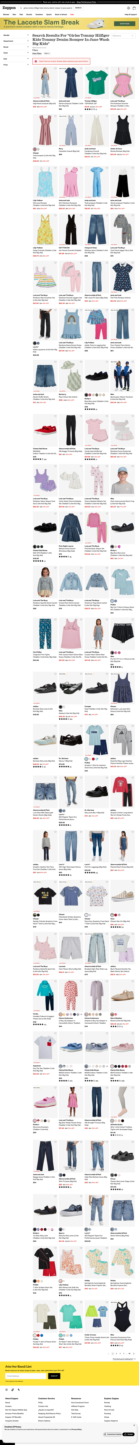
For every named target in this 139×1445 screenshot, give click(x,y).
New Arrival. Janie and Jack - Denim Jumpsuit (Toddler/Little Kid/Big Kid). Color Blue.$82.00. (71, 88)
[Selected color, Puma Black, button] (34, 1281)
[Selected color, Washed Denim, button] (60, 1066)
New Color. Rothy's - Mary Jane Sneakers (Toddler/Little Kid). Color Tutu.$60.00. (45, 1111)
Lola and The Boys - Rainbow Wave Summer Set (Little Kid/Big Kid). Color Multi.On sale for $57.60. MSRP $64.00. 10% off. (45, 283)
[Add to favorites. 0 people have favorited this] (55, 68)
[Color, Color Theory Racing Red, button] (115, 915)
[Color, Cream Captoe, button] (103, 395)
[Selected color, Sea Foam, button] (112, 601)
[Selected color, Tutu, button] (34, 1121)
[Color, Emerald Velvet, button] (38, 546)
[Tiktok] (12, 1389)
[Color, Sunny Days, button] (64, 1014)
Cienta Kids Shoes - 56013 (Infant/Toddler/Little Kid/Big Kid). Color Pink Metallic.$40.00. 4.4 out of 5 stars (122, 1056)
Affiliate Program (78, 1406)
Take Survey (76, 1413)
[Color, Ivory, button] (119, 1121)
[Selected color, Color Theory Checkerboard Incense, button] (112, 915)
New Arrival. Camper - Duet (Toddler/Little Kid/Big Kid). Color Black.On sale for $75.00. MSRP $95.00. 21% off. (97, 696)
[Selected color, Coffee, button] (34, 149)
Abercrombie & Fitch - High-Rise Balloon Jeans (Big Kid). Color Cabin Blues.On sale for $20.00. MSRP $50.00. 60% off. (97, 1165)
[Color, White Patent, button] (64, 707)
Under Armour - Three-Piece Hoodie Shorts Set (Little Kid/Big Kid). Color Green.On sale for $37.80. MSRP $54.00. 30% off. (97, 1324)
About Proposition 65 (46, 1417)
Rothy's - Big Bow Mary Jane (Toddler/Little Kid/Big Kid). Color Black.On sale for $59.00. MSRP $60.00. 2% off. (122, 536)
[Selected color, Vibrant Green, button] (60, 1335)
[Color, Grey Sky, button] (115, 601)
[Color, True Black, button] (38, 915)
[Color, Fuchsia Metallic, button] (122, 1066)
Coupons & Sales (12, 1421)
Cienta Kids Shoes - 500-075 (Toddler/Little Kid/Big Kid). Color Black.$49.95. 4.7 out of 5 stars (45, 536)
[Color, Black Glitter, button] (115, 1175)
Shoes (106, 1417)
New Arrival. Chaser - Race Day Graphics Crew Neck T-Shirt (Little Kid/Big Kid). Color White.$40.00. (97, 904)
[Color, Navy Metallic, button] (119, 1066)
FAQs (40, 1403)
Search (78, 8)
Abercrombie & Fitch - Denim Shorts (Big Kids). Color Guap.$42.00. (122, 1218)
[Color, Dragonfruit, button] (119, 546)
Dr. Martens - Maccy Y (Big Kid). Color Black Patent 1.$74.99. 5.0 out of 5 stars (71, 748)
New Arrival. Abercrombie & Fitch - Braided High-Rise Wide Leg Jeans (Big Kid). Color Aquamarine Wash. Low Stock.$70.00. (97, 954)
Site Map (74, 1410)
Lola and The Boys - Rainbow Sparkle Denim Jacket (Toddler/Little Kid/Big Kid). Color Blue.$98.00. (45, 590)
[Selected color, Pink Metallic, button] (112, 1066)
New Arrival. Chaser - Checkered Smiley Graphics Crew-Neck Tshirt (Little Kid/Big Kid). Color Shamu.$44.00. (71, 904)
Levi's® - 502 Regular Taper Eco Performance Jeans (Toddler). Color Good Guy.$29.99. (97, 1218)
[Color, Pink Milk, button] (119, 1175)
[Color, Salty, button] (115, 1229)
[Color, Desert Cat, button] (41, 1121)
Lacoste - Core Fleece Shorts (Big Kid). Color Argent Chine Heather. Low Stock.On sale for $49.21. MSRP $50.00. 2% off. (71, 954)
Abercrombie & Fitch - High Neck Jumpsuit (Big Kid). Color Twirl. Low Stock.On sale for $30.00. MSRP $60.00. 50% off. (45, 88)
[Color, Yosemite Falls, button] (64, 810)
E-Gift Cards (76, 1417)
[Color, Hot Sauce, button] (38, 1121)
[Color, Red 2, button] (126, 1066)
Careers (8, 1406)
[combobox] (45, 8)
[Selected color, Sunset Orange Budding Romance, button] (60, 1281)
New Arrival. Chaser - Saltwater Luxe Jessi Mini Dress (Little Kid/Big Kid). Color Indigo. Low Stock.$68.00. (122, 696)
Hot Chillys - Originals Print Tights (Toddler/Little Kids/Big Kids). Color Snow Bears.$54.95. (45, 642)
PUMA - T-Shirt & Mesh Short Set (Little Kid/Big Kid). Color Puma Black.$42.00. (45, 1271)
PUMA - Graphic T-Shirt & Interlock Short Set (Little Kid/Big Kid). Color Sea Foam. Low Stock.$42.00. (97, 748)
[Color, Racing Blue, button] (41, 1335)
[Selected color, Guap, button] (112, 1229)
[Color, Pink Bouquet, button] (90, 395)
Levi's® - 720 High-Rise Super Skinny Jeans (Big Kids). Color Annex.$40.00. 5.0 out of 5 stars (71, 853)
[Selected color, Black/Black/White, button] (112, 652)
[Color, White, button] (67, 1066)
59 (129, 1353)
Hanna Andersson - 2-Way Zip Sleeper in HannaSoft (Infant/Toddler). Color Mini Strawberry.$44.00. (71, 1003)
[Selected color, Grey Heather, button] (112, 1121)
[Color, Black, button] (45, 1121)
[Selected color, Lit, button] (60, 1175)
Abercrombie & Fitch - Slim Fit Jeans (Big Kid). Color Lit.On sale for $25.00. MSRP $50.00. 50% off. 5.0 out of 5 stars (71, 1165)
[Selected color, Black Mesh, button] (86, 395)
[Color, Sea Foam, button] (64, 1335)
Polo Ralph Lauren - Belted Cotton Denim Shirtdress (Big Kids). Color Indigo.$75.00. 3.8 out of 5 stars (71, 536)
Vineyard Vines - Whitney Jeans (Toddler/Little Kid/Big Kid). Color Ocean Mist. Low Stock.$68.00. (97, 235)
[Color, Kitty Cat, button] (45, 1229)
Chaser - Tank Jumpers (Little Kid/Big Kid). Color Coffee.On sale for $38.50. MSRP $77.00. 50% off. (45, 138)
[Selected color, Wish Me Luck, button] (34, 343)
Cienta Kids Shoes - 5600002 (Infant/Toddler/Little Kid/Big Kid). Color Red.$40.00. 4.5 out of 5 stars (45, 437)
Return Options (44, 1421)
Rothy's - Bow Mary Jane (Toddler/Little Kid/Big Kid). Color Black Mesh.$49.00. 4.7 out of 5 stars (97, 385)
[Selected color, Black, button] (34, 546)
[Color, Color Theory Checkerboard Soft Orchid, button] (119, 915)
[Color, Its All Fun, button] (38, 343)
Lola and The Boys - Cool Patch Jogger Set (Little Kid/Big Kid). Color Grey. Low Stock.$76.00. (122, 235)
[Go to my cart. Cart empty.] (134, 8)
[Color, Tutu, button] (52, 1229)
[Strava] (18, 1389)
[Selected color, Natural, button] (112, 1014)
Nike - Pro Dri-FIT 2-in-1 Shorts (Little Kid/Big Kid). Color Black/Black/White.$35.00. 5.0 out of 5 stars (122, 642)
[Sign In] (128, 8)
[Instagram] (6, 1389)
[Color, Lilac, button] (100, 1066)
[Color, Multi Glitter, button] (90, 1066)
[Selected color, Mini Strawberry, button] (60, 1014)
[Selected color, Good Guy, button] (60, 810)
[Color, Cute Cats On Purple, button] (67, 1014)
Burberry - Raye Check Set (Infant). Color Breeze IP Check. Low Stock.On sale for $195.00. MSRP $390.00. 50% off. (71, 385)
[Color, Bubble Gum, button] (93, 1066)
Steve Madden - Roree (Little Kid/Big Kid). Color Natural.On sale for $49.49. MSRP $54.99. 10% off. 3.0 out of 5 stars (122, 1003)
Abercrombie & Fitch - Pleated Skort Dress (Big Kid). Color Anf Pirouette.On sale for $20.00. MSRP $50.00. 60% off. (122, 853)
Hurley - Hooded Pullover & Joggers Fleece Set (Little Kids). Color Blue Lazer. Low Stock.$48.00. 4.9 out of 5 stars (45, 1003)
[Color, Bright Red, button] (41, 1229)
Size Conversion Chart (80, 1403)
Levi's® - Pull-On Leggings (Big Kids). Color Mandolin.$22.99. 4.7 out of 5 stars (97, 853)
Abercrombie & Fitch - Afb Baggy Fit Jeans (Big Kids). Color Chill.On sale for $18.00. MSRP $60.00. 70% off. (71, 437)
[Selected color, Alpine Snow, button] (34, 1335)
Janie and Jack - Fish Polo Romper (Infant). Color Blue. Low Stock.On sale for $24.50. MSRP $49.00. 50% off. (122, 283)
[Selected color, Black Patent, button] (60, 707)
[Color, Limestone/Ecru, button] (96, 1014)
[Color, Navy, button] (41, 546)
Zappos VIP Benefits (13, 1417)
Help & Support (131, 14)
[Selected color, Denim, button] (86, 1066)
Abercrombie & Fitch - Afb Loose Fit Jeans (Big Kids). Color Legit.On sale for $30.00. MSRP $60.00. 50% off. (97, 283)
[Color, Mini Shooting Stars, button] (74, 1014)
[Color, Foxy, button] (78, 1014)
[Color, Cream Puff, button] (48, 1121)
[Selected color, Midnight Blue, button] (60, 1229)
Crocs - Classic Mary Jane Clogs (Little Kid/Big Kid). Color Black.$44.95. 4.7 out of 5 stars (122, 1165)
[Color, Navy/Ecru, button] (100, 1014)
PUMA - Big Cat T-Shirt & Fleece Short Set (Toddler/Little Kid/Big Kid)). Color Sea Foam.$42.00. (122, 590)
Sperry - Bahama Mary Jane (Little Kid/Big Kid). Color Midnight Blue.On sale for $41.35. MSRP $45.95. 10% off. (71, 1218)
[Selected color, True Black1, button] (34, 915)
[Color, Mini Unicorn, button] (71, 1014)
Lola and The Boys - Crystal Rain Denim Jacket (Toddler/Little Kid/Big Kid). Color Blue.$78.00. (71, 590)
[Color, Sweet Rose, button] (64, 1229)
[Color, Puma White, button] (90, 759)
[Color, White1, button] (90, 915)
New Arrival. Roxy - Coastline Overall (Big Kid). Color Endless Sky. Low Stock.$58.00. (71, 138)
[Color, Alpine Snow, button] (41, 1281)
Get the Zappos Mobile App (16, 1410)
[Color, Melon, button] (38, 1281)
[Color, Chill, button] (64, 1175)
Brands (107, 1403)
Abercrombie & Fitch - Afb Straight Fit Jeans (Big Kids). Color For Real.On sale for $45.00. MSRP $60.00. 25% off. (97, 1111)
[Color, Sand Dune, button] (67, 1335)
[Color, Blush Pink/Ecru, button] (93, 1014)
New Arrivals (109, 1410)
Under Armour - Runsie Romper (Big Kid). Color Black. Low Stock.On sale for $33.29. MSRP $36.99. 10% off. (122, 138)
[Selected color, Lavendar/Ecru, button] (86, 1014)
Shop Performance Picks (86, 2)
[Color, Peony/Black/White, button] (119, 652)
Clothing (107, 1406)
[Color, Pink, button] (115, 1014)
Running (107, 1413)
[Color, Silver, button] (129, 1066)
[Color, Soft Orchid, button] (38, 1229)
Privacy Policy (76, 1429)
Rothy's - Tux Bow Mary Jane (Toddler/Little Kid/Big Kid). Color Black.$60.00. (45, 1218)
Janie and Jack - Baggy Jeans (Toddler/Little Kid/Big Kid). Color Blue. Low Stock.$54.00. (45, 1165)
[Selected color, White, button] (86, 915)
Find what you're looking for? (123, 1359)
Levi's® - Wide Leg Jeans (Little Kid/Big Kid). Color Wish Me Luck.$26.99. (45, 332)
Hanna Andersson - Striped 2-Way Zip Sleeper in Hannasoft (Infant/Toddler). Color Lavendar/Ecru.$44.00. (97, 1003)
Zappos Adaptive (111, 1421)
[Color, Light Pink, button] (71, 1066)
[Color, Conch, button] (93, 395)
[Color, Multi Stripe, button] (90, 1014)
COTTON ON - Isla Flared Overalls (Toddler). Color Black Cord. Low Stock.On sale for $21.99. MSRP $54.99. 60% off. (71, 235)
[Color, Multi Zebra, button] (103, 1066)
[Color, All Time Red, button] (93, 759)
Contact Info (43, 1406)
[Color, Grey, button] (64, 1066)
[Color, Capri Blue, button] (38, 149)
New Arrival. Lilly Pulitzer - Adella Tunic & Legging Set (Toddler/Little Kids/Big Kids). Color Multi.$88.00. (97, 332)
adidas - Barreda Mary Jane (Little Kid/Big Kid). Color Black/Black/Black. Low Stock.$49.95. (45, 696)
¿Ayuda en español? (46, 1410)
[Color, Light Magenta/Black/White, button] (115, 652)
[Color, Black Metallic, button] (115, 1066)
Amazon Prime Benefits (14, 1413)
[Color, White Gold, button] (96, 1066)
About (7, 1403)
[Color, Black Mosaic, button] (96, 395)
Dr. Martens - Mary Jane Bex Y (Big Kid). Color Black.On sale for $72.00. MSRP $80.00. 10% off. (97, 801)
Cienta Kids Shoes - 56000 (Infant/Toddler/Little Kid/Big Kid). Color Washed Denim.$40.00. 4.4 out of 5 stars (71, 1056)
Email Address (13, 1376)
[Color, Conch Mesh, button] (100, 395)
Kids (46, 53)
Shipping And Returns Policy (49, 1413)
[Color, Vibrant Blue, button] (96, 759)
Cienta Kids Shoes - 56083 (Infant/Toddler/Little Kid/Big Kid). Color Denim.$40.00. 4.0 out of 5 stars (97, 1056)
